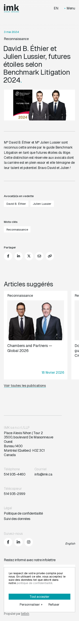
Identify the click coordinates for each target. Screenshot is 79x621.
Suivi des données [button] (17, 519)
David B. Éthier (16, 203)
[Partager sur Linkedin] (18, 256)
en (56, 8)
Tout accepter (39, 596)
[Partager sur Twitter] (29, 256)
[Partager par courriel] (39, 256)
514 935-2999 (14, 494)
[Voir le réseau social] (8, 542)
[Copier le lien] (50, 256)
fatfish (25, 613)
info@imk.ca (43, 474)
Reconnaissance (16, 39)
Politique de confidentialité (23, 513)
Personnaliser (31, 604)
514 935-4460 (14, 474)
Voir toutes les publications (25, 386)
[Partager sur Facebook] (8, 256)
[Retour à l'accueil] (11, 8)
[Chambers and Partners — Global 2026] (35, 335)
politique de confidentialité (34, 583)
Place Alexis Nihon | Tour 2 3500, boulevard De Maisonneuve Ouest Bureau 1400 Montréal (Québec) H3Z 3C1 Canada (28, 444)
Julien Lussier (42, 203)
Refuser (53, 604)
